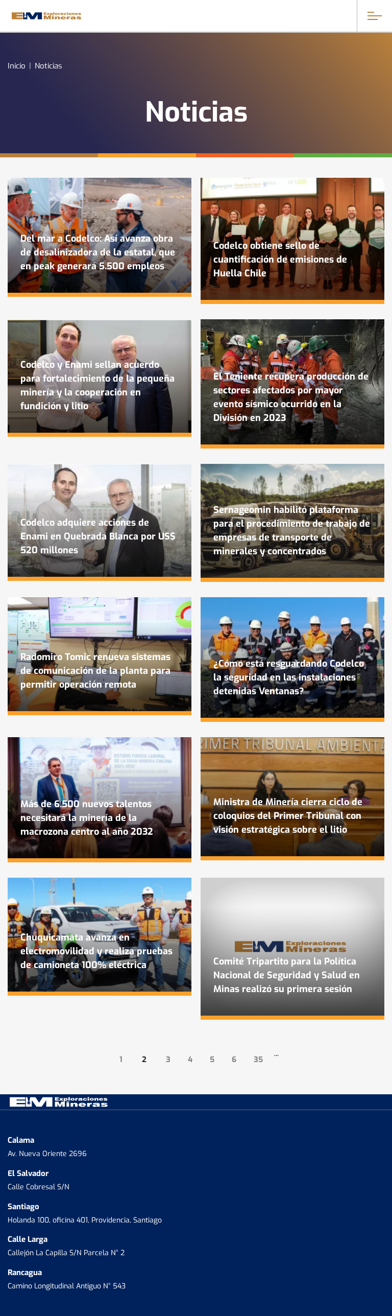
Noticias (48, 65)
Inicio (17, 65)
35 (258, 1058)
